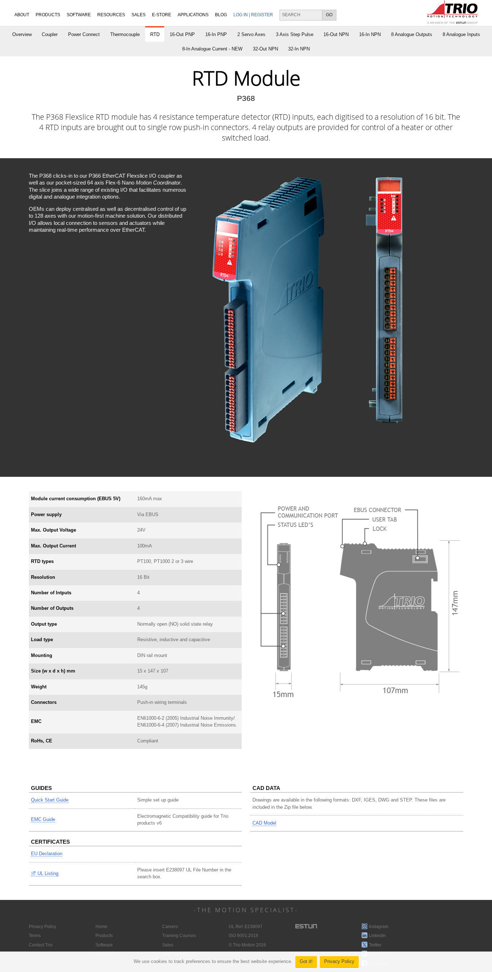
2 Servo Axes (251, 34)
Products (48, 14)
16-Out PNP (182, 34)
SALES (138, 14)
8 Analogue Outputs (411, 34)
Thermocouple (125, 34)
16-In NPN (370, 34)
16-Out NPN (336, 34)
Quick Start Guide (49, 800)
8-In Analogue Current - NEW (212, 49)
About (21, 14)
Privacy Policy (339, 961)
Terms (35, 935)
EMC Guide (43, 819)
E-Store (161, 14)
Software (79, 14)
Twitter (375, 944)
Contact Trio (41, 944)
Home (101, 926)
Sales (167, 944)
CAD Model (264, 823)
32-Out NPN (265, 49)
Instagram (378, 926)
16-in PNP (216, 34)
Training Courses (179, 935)
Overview (22, 34)
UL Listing (47, 873)
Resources (111, 14)
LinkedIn (377, 935)
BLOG (221, 14)
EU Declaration (46, 853)
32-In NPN (299, 49)
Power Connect (84, 34)
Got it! (306, 961)
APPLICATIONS (193, 14)
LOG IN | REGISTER (253, 14)
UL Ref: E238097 (246, 926)
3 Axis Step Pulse (294, 34)
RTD (155, 34)
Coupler (50, 34)
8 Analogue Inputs (461, 34)
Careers (170, 926)
